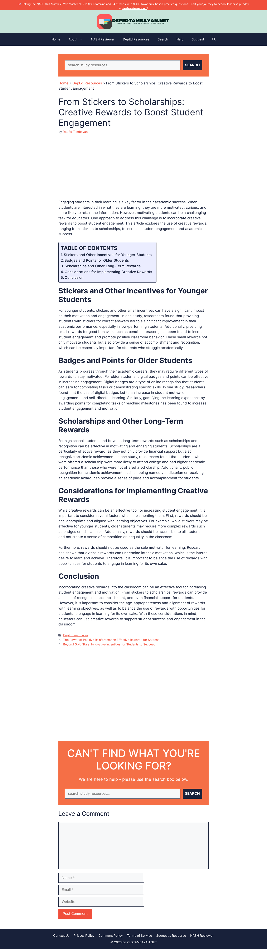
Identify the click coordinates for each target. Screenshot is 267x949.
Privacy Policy (84, 936)
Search (163, 39)
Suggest (198, 39)
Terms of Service (139, 936)
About (73, 39)
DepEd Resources (136, 39)
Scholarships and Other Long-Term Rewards (103, 266)
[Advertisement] (133, 163)
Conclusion (74, 277)
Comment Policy (110, 936)
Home (56, 39)
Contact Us (61, 936)
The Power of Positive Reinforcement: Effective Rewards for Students (111, 639)
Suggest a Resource (171, 936)
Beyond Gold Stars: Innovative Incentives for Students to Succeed (109, 644)
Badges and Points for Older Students (96, 260)
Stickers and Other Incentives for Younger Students (108, 255)
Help (179, 39)
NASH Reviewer (103, 39)
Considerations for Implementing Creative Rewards (108, 272)
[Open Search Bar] (214, 39)
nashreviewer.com (134, 8)
